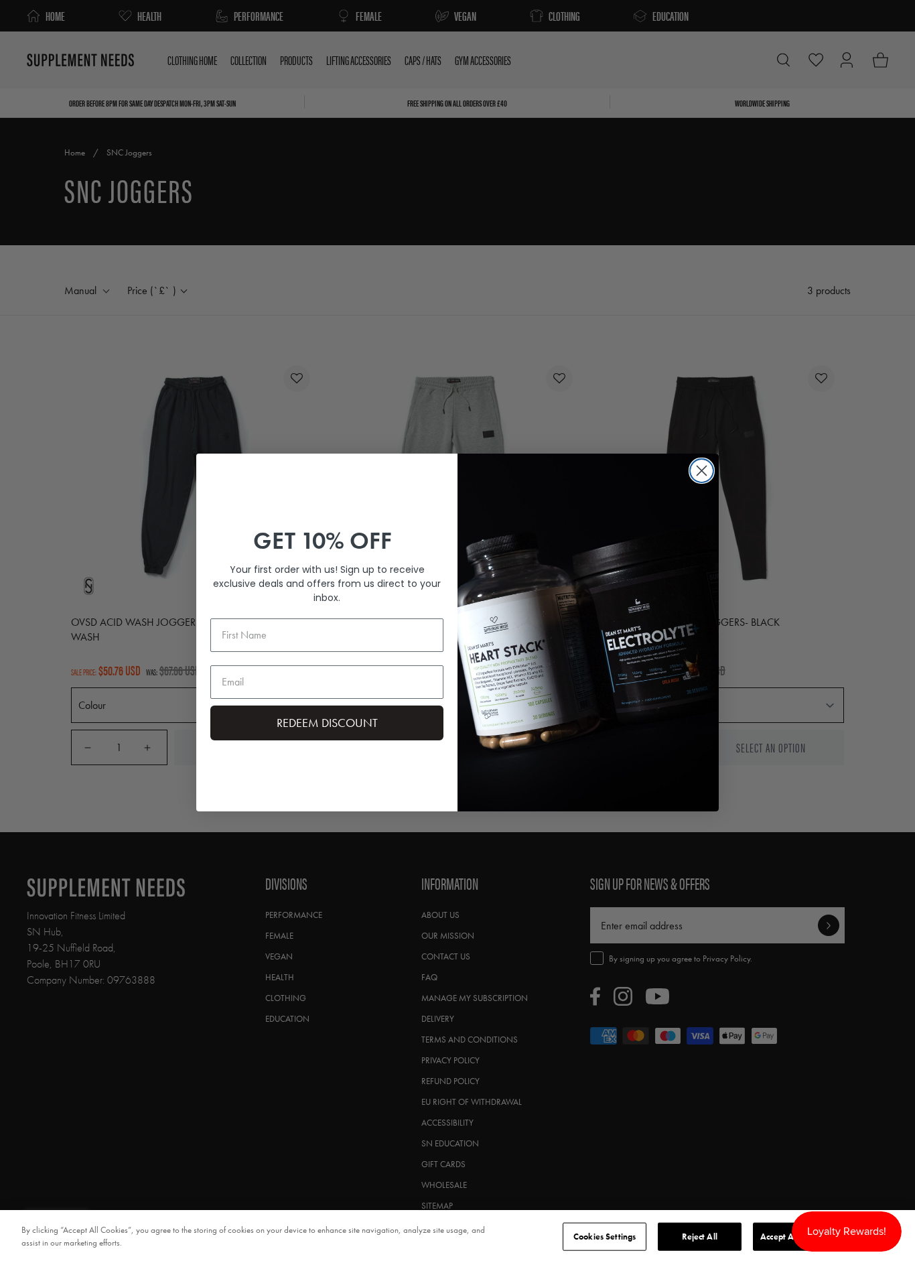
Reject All (699, 1236)
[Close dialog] (701, 470)
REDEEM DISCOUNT (327, 722)
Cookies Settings (604, 1236)
